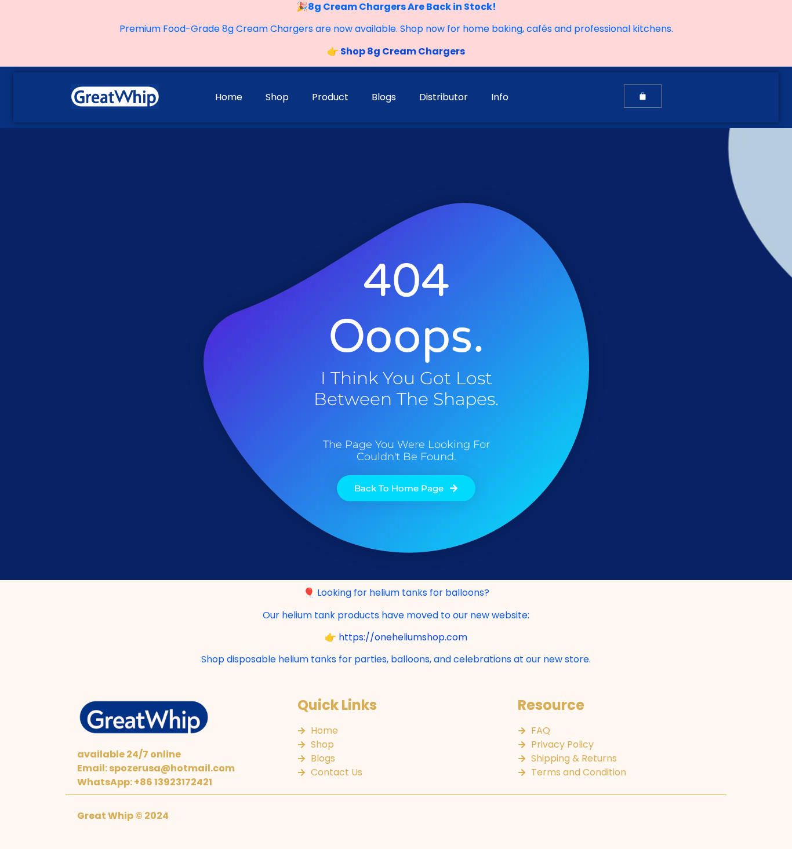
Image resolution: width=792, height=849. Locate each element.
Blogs (384, 97)
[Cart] (643, 96)
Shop (277, 97)
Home (228, 97)
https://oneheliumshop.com (403, 637)
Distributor (443, 97)
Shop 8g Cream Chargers (402, 51)
